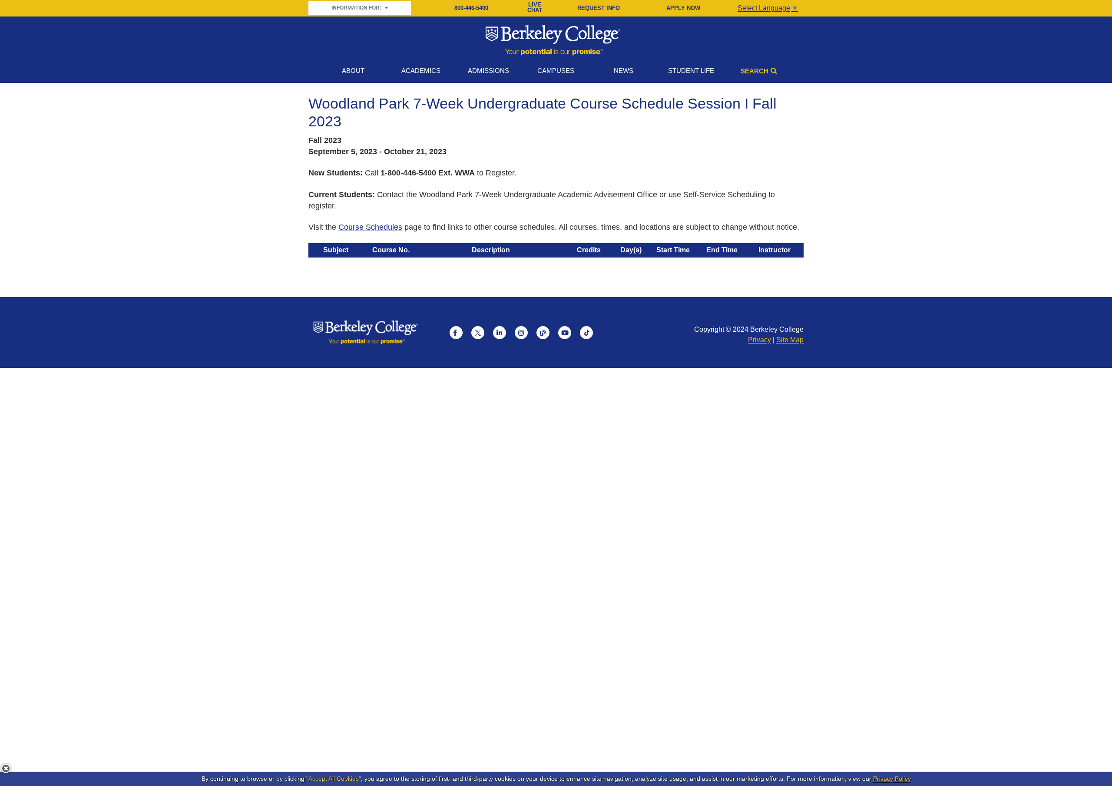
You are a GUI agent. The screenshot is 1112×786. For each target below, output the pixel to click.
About (353, 70)
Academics (420, 70)
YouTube (564, 332)
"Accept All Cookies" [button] (333, 778)
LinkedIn (499, 332)
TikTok (586, 332)
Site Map (790, 339)
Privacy (759, 339)
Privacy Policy (892, 778)
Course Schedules (370, 227)
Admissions (488, 70)
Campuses (555, 70)
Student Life (691, 70)
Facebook (456, 332)
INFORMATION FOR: (357, 8)
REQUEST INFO (598, 8)
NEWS (623, 70)
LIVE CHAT (534, 7)
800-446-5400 (471, 8)
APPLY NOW (683, 8)
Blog (542, 332)
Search (754, 71)
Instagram (521, 332)
